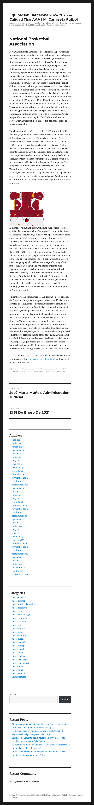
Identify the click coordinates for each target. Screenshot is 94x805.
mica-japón (17, 632)
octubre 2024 (18, 481)
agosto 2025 (18, 450)
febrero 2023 (18, 540)
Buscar (12, 694)
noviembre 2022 (20, 547)
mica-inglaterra (19, 628)
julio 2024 (17, 491)
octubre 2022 (18, 550)
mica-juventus (19, 635)
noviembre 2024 (20, 478)
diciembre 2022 (19, 543)
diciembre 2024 (19, 474)
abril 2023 (17, 533)
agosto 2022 (18, 557)
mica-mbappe (19, 645)
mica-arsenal (18, 601)
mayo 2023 (17, 529)
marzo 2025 (18, 467)
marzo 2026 (18, 447)
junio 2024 (17, 495)
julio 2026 (17, 440)
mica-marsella (19, 642)
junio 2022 (17, 564)
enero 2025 (17, 471)
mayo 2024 (17, 498)
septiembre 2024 (20, 484)
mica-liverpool (19, 639)
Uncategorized (47, 369)
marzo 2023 (17, 536)
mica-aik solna (19, 597)
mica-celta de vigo (21, 614)
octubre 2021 (18, 571)
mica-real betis (19, 659)
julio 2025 (17, 453)
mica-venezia (18, 673)
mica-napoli (18, 649)
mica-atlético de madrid (23, 604)
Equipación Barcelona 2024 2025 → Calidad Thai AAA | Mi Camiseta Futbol (43, 17)
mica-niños (17, 652)
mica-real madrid (20, 663)
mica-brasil (17, 611)
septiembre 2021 (20, 574)
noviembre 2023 (20, 509)
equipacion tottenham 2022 (41, 359)
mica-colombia (19, 618)
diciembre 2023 (19, 505)
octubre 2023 (18, 512)
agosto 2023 (18, 519)
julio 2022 (17, 560)
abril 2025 (17, 464)
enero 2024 (17, 502)
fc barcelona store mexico (56, 371)
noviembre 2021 (19, 567)
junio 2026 (17, 443)
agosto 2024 (18, 488)
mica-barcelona (19, 608)
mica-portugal (19, 656)
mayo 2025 (17, 460)
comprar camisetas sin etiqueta (32, 371)
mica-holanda (19, 621)
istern (15, 369)
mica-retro (17, 666)
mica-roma (17, 670)
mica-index (17, 625)
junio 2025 (17, 457)
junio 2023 (17, 526)
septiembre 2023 (20, 516)
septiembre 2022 (20, 554)
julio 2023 (16, 522)
